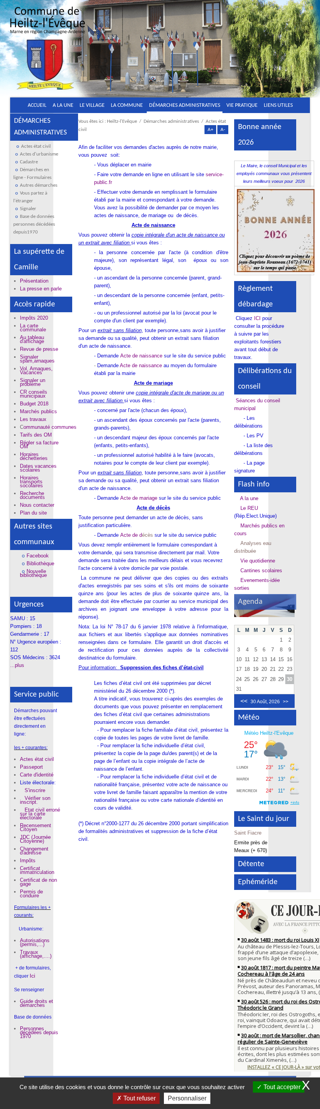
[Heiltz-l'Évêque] (47, 51)
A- (222, 129)
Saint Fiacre (247, 833)
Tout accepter (281, 1087)
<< (243, 701)
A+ (210, 129)
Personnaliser (187, 1098)
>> (285, 701)
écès (147, 535)
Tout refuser (139, 1098)
